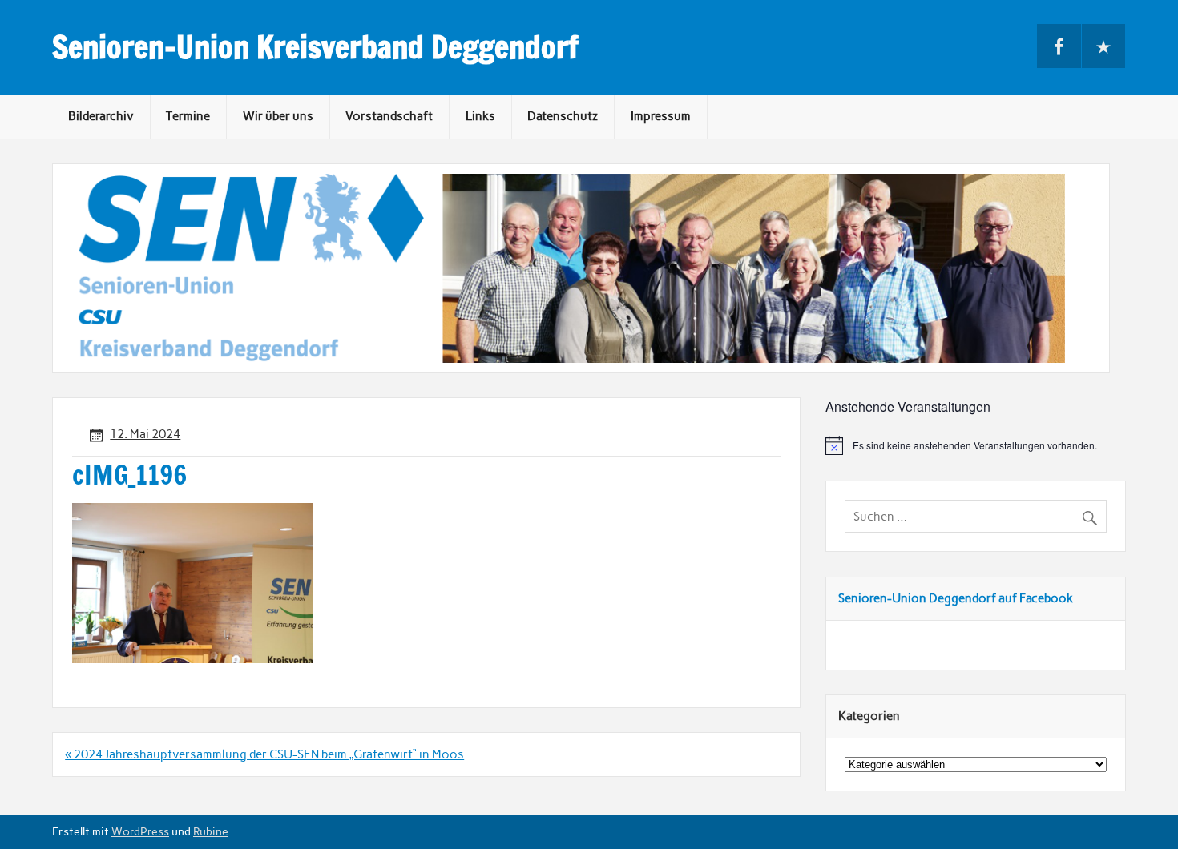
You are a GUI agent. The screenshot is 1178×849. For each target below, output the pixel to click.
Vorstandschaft (389, 116)
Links (480, 116)
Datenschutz (562, 116)
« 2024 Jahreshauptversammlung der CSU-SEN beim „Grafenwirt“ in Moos (264, 754)
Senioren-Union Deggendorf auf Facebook (955, 598)
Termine (188, 116)
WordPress (140, 831)
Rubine (210, 831)
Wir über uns (278, 116)
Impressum (661, 116)
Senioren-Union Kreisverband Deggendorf (315, 47)
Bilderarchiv (101, 116)
